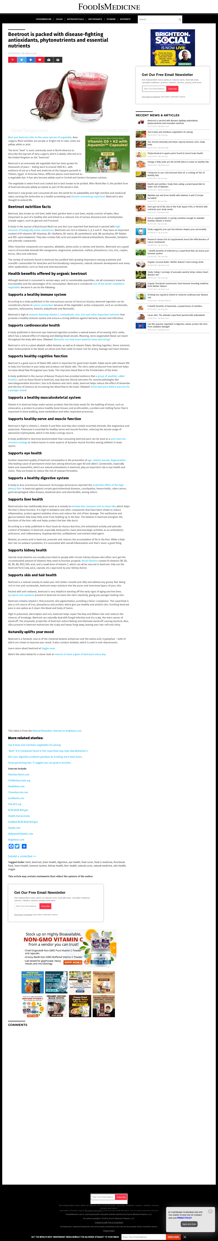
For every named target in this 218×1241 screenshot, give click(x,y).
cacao (59, 19)
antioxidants (95, 19)
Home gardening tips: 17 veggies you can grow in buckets (39, 762)
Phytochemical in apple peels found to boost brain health (175, 153)
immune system (38, 865)
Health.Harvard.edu (19, 816)
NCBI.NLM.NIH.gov (18, 810)
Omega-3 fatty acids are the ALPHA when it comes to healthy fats (178, 162)
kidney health (55, 865)
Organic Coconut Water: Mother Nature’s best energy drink (175, 262)
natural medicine (103, 865)
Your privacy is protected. (23, 915)
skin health (119, 865)
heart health (21, 865)
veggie (11, 869)
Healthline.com (16, 786)
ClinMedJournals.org (19, 780)
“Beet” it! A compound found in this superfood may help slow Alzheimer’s (48, 751)
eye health (74, 862)
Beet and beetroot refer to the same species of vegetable (39, 137)
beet (28, 862)
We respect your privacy (94, 1210)
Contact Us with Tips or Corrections (109, 1222)
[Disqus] (69, 1066)
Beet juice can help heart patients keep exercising (81, 339)
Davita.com (14, 827)
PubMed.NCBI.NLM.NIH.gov (23, 822)
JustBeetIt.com (16, 798)
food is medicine (103, 862)
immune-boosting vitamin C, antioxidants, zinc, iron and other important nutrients (74, 314)
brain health (49, 862)
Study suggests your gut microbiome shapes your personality (177, 229)
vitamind (111, 19)
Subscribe (173, 1237)
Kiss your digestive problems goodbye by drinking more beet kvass (45, 756)
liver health (70, 865)
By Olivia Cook (163, 126)
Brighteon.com (16, 839)
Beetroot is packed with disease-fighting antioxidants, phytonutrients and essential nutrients (173, 122)
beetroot (36, 862)
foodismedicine (43, 19)
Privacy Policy (109, 1231)
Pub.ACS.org (14, 804)
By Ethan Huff (163, 148)
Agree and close (189, 1224)
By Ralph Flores (164, 330)
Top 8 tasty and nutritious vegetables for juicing (34, 745)
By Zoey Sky (163, 135)
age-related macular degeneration (107, 460)
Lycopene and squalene (21, 595)
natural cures (85, 865)
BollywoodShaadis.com (20, 833)
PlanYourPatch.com (18, 774)
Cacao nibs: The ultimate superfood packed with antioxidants (176, 315)
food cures (87, 862)
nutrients (125, 19)
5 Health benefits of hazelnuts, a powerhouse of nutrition (175, 306)
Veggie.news (48, 648)
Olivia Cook (31, 53)
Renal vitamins (90, 560)
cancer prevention (43, 305)
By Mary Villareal (164, 190)
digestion (62, 862)
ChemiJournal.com (18, 792)
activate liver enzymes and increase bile (93, 506)
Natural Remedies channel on (56, 730)
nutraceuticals (75, 19)
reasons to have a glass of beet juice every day (79, 654)
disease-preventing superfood (88, 196)
